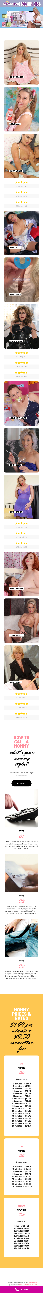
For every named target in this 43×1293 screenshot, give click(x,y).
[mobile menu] (40, 4)
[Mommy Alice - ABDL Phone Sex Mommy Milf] (21, 3)
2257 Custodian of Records (28, 1285)
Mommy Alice (33, 1282)
